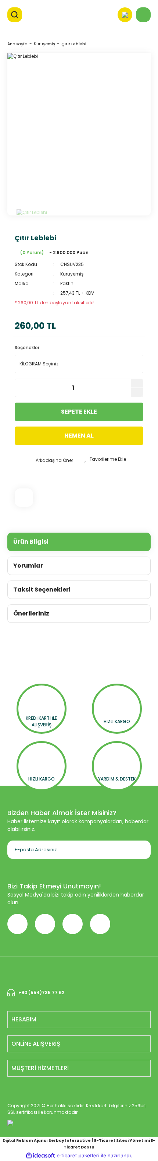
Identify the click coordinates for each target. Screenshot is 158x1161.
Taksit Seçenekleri (42, 589)
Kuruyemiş (71, 274)
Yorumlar (28, 565)
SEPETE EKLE (79, 411)
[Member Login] (125, 14)
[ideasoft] (40, 1155)
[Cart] (143, 14)
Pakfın (66, 283)
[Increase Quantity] (137, 383)
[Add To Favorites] (105, 459)
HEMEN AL (79, 435)
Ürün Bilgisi (31, 541)
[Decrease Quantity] (137, 392)
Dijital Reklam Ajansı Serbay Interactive (47, 1140)
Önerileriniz (31, 613)
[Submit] (136, 850)
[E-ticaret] (78, 1156)
